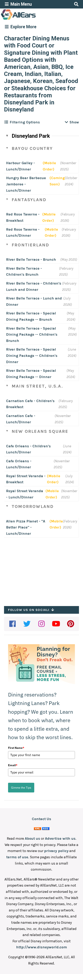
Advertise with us (60, 838)
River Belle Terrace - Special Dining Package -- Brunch (31, 316)
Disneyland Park (31, 136)
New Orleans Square (40, 431)
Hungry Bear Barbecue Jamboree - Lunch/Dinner (26, 184)
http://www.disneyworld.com (41, 947)
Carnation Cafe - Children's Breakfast (30, 404)
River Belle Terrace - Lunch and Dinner (34, 301)
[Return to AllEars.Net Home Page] (31, 19)
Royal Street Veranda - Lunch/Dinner (24, 494)
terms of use (17, 857)
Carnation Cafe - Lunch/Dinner (20, 419)
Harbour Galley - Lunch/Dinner (20, 166)
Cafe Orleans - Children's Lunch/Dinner (28, 449)
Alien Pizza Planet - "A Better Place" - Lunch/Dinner (25, 527)
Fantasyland (29, 199)
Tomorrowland (33, 506)
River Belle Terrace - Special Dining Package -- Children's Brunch (31, 334)
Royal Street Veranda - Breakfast (26, 479)
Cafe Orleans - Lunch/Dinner (18, 464)
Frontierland (30, 245)
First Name (16, 748)
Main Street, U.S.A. (37, 386)
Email (12, 765)
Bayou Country (32, 148)
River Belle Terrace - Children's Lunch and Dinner (33, 286)
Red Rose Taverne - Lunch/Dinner (22, 232)
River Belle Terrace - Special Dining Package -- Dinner (31, 373)
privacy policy (56, 851)
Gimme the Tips (21, 787)
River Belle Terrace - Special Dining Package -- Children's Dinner (31, 355)
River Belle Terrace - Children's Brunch (24, 271)
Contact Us (41, 819)
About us (32, 838)
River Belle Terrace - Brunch (31, 259)
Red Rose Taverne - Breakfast (22, 217)
